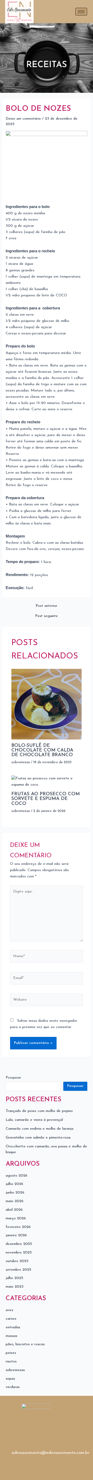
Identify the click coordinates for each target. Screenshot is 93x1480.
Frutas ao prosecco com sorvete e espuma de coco (45, 799)
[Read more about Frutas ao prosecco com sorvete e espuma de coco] (46, 782)
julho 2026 (14, 1184)
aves (9, 1310)
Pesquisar (13, 1078)
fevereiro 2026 (18, 1227)
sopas (10, 1379)
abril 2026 (14, 1210)
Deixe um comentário (23, 119)
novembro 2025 (19, 1253)
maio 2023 (15, 1287)
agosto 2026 (16, 1176)
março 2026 (16, 1218)
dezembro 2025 (19, 1244)
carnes (11, 1319)
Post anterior (46, 606)
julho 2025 (14, 1278)
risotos (11, 1361)
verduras (13, 1387)
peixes (11, 1353)
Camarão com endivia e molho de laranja (39, 1129)
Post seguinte (46, 616)
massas (11, 1336)
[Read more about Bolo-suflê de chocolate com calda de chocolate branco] (46, 704)
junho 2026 (15, 1193)
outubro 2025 (17, 1261)
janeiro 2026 (16, 1235)
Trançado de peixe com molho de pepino (39, 1111)
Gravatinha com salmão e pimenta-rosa (38, 1138)
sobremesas (20, 762)
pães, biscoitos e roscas (25, 1344)
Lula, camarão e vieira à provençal (34, 1120)
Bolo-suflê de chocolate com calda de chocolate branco (42, 750)
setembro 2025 (18, 1270)
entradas (13, 1327)
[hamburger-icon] (81, 11)
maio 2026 (15, 1201)
